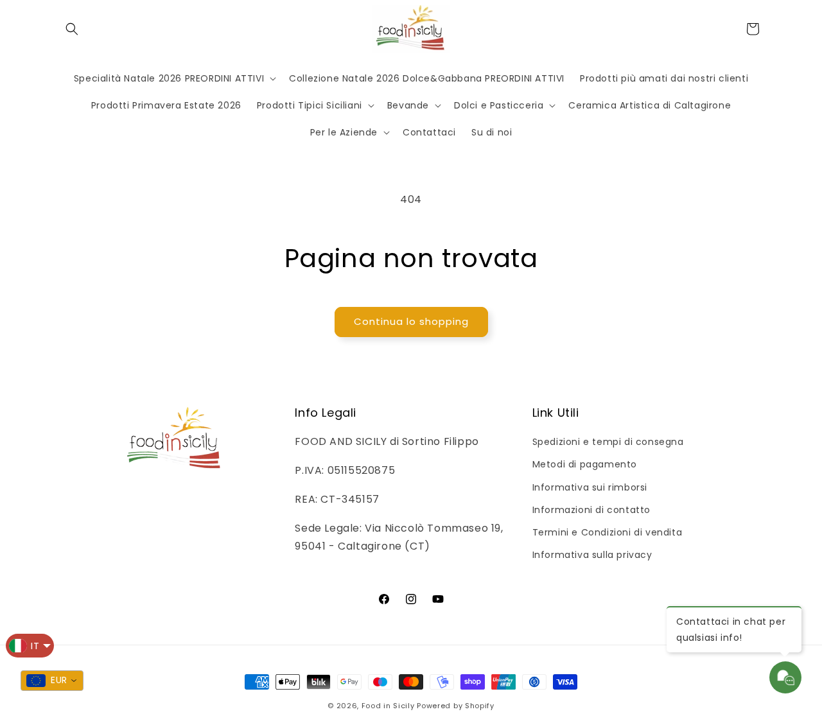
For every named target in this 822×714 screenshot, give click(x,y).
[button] (72, 29)
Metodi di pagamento (584, 464)
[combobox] (52, 680)
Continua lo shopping (411, 321)
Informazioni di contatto (591, 509)
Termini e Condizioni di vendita (607, 532)
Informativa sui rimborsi (589, 487)
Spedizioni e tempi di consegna (608, 441)
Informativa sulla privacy (592, 554)
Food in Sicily (388, 706)
